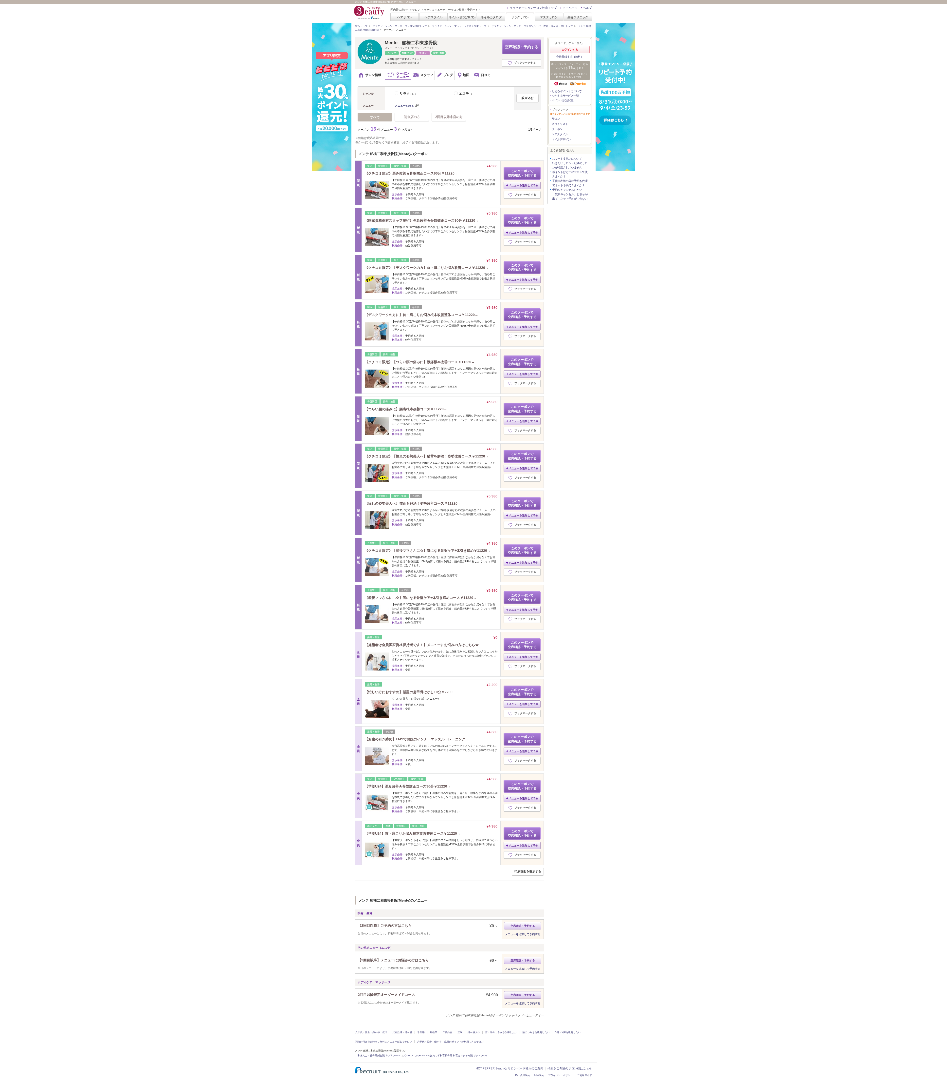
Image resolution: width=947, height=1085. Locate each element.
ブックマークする (525, 62)
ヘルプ (587, 8)
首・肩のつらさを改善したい (501, 1032)
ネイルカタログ (491, 17)
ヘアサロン (404, 17)
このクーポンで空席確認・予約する (522, 173)
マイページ (570, 8)
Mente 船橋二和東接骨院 (411, 42)
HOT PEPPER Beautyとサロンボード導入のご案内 (509, 1068)
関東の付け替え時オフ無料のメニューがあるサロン (383, 1041)
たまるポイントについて (567, 91)
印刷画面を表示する (527, 871)
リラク (408, 93)
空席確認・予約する (521, 47)
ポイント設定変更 (562, 100)
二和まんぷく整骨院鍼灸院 (370, 1055)
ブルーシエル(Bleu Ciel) (416, 1055)
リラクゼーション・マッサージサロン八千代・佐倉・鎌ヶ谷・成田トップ (532, 26)
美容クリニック (577, 17)
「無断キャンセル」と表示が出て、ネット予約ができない (569, 196)
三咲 (459, 1032)
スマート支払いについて (567, 158)
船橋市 (433, 1032)
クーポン (557, 129)
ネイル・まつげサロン (462, 17)
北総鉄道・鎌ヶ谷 (402, 1032)
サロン (556, 118)
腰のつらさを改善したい (535, 1032)
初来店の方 (412, 117)
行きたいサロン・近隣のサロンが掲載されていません (569, 165)
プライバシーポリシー (560, 1075)
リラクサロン (520, 17)
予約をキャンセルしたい (567, 190)
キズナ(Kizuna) (393, 1055)
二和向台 (447, 1032)
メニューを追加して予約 (523, 185)
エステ (467, 93)
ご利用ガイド (584, 1075)
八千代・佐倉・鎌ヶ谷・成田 (371, 1032)
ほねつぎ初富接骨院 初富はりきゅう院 (451, 1055)
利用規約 (539, 1075)
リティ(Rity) (480, 1055)
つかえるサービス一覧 (565, 96)
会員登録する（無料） (569, 57)
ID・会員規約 (522, 1075)
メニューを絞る (404, 105)
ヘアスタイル (433, 17)
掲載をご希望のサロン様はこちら (569, 1068)
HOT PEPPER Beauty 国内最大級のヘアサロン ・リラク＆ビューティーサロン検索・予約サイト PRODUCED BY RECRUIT (369, 12)
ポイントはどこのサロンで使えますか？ (569, 174)
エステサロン (549, 17)
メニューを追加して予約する (522, 934)
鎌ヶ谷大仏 (474, 1032)
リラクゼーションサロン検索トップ (533, 8)
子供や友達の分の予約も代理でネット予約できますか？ (569, 183)
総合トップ (361, 26)
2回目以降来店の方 (449, 117)
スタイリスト (560, 124)
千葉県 (421, 1032)
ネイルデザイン (561, 139)
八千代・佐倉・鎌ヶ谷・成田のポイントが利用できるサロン (450, 1041)
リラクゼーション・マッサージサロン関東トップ (459, 26)
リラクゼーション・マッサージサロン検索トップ (400, 26)
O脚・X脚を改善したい (568, 1032)
